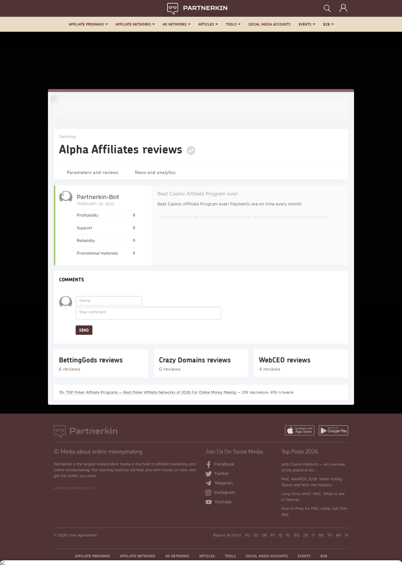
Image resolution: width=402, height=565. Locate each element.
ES (256, 535)
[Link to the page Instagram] (209, 493)
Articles (206, 24)
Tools (231, 24)
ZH (305, 535)
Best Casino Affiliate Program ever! (197, 194)
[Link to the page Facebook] (208, 465)
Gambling (67, 136)
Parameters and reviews (92, 172)
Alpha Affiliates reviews (120, 148)
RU (247, 535)
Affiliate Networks (133, 24)
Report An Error (227, 535)
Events (305, 24)
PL (288, 535)
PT (273, 535)
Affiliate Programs (86, 24)
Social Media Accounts (269, 24)
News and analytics (155, 172)
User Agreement (82, 535)
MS (321, 535)
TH (329, 535)
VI (346, 535)
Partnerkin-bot (98, 197)
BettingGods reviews (91, 359)
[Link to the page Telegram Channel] (209, 484)
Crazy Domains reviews (195, 359)
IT (313, 535)
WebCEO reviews (284, 359)
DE (264, 535)
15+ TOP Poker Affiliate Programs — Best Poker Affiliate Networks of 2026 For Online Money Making (147, 392)
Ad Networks (175, 24)
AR (338, 535)
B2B (326, 24)
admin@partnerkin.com (74, 488)
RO (297, 535)
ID (281, 535)
